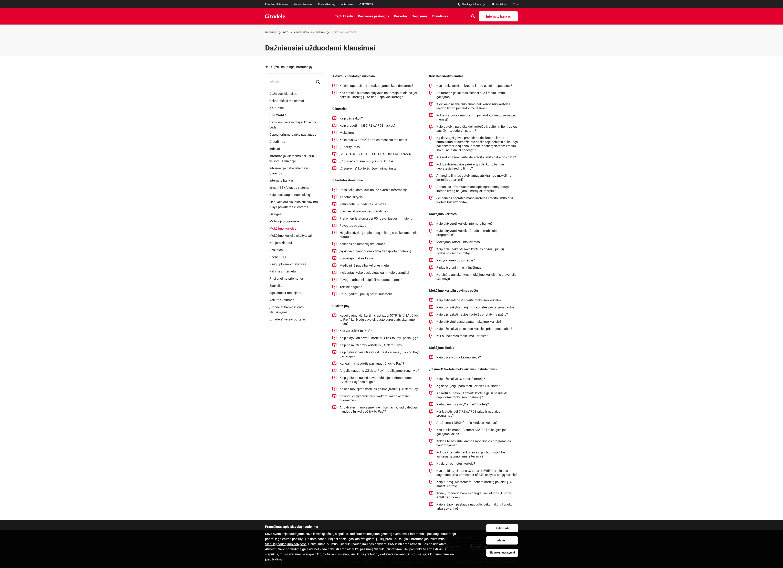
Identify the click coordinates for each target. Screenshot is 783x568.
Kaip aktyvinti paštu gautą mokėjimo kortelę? (468, 300)
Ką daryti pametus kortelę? (455, 463)
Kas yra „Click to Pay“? (356, 331)
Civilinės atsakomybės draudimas (364, 211)
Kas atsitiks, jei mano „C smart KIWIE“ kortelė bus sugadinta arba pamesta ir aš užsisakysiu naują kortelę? (476, 473)
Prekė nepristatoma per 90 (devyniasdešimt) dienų (376, 218)
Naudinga (271, 32)
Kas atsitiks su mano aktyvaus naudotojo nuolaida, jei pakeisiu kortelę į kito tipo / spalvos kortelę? (378, 95)
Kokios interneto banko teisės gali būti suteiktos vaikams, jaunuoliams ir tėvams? (470, 454)
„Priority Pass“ (351, 147)
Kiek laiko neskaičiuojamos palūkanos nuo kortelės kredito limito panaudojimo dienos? (473, 106)
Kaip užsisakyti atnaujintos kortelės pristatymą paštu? (475, 307)
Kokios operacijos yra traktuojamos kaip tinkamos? (376, 86)
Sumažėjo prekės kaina (356, 258)
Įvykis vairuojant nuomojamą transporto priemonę (375, 251)
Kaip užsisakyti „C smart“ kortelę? (460, 379)
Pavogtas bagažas (353, 226)
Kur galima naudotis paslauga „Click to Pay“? (372, 363)
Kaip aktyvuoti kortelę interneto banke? (464, 223)
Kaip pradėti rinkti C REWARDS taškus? (368, 125)
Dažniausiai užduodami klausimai (304, 32)
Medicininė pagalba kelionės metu (364, 265)
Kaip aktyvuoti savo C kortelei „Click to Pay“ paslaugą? (379, 338)
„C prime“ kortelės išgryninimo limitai (366, 161)
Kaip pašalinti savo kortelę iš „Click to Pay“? (371, 345)
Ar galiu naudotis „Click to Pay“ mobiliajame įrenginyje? (379, 371)
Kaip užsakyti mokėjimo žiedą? (458, 357)
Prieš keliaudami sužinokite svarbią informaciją (374, 190)
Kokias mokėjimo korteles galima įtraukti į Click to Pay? (379, 389)
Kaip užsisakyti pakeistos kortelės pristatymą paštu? (474, 329)
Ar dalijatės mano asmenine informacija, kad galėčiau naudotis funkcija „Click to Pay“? (378, 409)
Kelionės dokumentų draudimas (362, 244)
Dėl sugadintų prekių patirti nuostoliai (366, 294)
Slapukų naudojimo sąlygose (285, 544)
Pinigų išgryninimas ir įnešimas (458, 267)
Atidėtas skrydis (351, 197)
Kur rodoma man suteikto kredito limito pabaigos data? (476, 157)
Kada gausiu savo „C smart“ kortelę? (462, 404)
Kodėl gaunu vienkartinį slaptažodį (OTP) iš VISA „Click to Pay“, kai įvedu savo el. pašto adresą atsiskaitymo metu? (379, 320)
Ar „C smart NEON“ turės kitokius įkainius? (466, 423)
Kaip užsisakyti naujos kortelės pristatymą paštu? (472, 314)
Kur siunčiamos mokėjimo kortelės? (462, 336)
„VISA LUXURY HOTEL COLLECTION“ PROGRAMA (375, 154)
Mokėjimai (347, 133)
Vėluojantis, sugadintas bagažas (363, 204)
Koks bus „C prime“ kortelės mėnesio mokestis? (374, 140)
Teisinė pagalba (351, 287)
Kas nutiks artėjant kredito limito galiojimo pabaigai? (474, 86)
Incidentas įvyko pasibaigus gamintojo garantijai (374, 273)
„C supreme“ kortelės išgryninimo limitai (368, 168)
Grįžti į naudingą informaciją (291, 67)
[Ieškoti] (473, 16)
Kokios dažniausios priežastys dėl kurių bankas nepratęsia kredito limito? (470, 166)
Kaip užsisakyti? (351, 118)
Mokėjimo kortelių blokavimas (458, 242)
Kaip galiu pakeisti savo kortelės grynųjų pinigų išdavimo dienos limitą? (470, 251)
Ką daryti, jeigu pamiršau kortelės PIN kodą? (468, 386)
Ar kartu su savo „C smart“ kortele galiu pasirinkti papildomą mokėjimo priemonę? (471, 395)
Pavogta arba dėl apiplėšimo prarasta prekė (371, 280)
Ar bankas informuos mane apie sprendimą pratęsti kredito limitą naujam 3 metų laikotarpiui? (473, 189)
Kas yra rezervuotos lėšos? (455, 260)
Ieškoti (274, 82)
